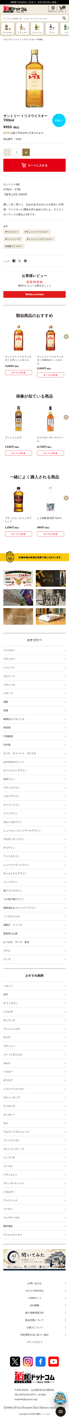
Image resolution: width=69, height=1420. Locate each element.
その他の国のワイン (13, 899)
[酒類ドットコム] (15, 9)
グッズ (6, 959)
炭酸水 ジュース (12, 924)
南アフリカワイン (12, 890)
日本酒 (6, 744)
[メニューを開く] (61, 1412)
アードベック (10, 1200)
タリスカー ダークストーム (50, 439)
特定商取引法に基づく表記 (34, 1334)
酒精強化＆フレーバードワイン (19, 907)
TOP (5, 39)
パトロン (8, 1208)
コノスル (8, 1165)
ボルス (6, 1063)
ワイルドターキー (12, 1234)
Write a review (34, 294)
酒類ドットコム (43, 1414)
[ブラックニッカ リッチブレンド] (18, 499)
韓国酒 (6, 727)
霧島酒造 (8, 1226)
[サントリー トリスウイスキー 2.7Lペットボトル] (18, 338)
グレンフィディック (13, 1148)
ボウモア (8, 1080)
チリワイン (9, 847)
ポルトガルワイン (12, 821)
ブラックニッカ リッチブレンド (18, 520)
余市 (5, 994)
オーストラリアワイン (15, 873)
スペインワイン (11, 804)
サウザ (6, 1037)
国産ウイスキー (14, 246)
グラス (6, 950)
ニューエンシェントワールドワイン (22, 830)
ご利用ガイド (34, 1297)
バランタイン (10, 1174)
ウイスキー (12, 231)
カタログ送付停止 (34, 1290)
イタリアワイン (11, 796)
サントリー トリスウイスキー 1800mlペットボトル (50, 360)
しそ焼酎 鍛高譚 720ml (49, 518)
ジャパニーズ (13, 239)
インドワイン (10, 881)
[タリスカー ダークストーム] (50, 418)
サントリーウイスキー (37, 231)
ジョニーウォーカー (13, 1088)
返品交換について (34, 1320)
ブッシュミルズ (13, 437)
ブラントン (9, 1045)
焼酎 (5, 701)
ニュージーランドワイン (16, 864)
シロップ (8, 693)
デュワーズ (9, 1020)
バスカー (8, 1071)
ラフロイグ (9, 1106)
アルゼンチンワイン (13, 839)
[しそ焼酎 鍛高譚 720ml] (50, 499)
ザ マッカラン (10, 1003)
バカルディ (9, 1191)
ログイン (52, 11)
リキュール (9, 684)
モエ (5, 1123)
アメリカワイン (11, 856)
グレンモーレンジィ (13, 1183)
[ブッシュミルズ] (18, 418)
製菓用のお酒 (10, 933)
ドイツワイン (10, 813)
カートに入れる (38, 165)
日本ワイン (9, 779)
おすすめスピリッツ (13, 761)
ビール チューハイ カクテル (19, 753)
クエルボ (8, 1011)
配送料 (6, 132)
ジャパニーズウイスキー (41, 239)
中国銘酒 (8, 736)
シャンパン (9, 667)
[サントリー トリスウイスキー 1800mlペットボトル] (50, 338)
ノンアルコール (11, 916)
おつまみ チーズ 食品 (16, 941)
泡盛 (5, 710)
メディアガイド (34, 1342)
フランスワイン (11, 787)
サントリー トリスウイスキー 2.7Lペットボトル (18, 358)
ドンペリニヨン (11, 1140)
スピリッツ (9, 676)
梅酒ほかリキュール (13, 719)
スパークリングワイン (15, 770)
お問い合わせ (34, 1283)
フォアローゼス (11, 1217)
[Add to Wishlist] (25, 348)
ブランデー (9, 658)
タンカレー (9, 1114)
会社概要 (34, 1305)
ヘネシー (8, 985)
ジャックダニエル (12, 1054)
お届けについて (34, 1327)
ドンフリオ (9, 1157)
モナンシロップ (11, 1097)
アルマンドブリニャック (16, 1131)
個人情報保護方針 (34, 1312)
